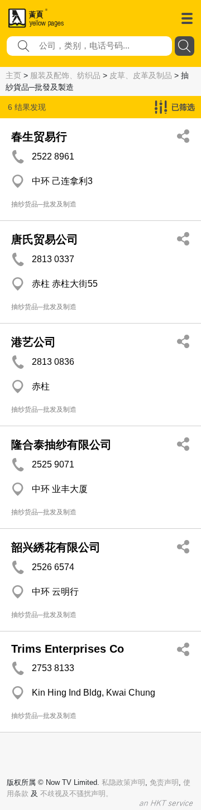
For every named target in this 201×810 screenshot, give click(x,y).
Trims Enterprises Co (67, 649)
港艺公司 (33, 342)
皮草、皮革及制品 (140, 75)
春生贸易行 (39, 137)
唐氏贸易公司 (44, 239)
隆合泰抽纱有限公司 (61, 444)
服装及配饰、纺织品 (65, 75)
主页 (13, 75)
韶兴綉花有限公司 (55, 547)
